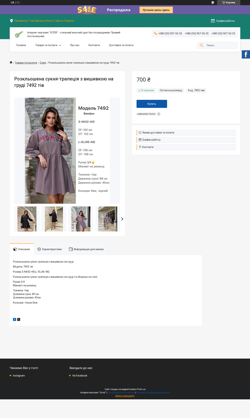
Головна (21, 45)
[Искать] (201, 45)
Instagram (19, 375)
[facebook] (14, 320)
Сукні (43, 62)
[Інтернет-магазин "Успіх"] (18, 34)
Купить (152, 103)
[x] (18, 320)
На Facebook (79, 375)
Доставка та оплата (121, 45)
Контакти (94, 45)
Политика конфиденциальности (153, 392)
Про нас (74, 45)
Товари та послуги (46, 45)
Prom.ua (141, 389)
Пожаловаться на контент (121, 392)
